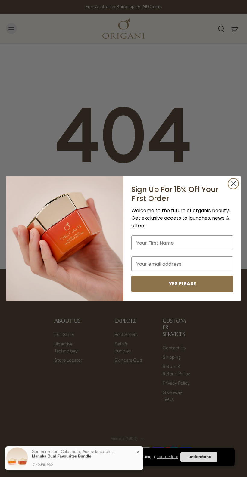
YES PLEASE (182, 283)
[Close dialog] (233, 183)
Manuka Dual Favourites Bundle (61, 453)
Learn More (167, 457)
